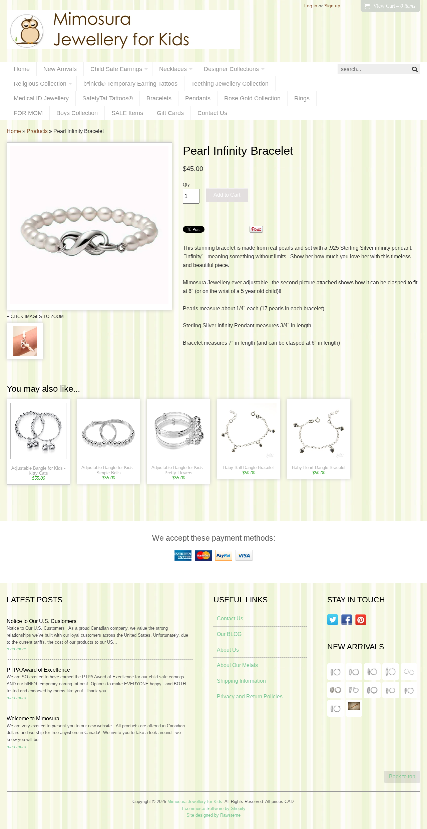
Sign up (332, 5)
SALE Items (127, 113)
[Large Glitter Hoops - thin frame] (335, 671)
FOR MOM (28, 113)
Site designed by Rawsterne (213, 815)
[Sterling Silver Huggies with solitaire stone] (354, 690)
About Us (228, 650)
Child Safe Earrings (116, 69)
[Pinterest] (360, 621)
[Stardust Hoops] (372, 671)
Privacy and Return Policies (250, 696)
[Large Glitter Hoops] (390, 671)
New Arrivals (60, 69)
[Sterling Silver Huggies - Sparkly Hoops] (372, 690)
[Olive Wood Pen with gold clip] (354, 708)
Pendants (197, 98)
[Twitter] (332, 621)
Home (22, 69)
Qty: (187, 184)
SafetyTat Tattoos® (107, 98)
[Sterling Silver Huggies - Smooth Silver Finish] (335, 690)
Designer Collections (231, 69)
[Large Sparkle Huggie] (335, 708)
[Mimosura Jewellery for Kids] (123, 31)
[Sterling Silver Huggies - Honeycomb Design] (390, 690)
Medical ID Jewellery (41, 98)
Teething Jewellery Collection (230, 83)
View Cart (394, 6)
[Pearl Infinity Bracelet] (89, 226)
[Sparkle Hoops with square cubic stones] (354, 671)
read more (16, 648)
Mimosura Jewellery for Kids (194, 801)
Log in (310, 5)
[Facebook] (346, 621)
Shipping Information (241, 681)
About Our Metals (237, 665)
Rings (302, 98)
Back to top (402, 776)
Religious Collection (40, 83)
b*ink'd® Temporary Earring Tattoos (130, 83)
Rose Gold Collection (252, 98)
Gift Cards (170, 113)
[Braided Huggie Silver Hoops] (409, 690)
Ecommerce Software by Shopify (214, 808)
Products (37, 131)
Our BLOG (229, 634)
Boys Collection (77, 113)
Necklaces (173, 69)
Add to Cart (227, 195)
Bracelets (158, 98)
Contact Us (212, 113)
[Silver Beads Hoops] (409, 671)
